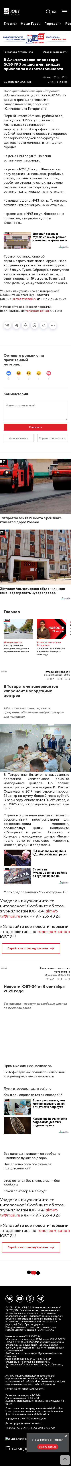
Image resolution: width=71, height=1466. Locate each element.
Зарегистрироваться (52, 438)
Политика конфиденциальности (24, 1388)
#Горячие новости (55, 52)
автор (4, 671)
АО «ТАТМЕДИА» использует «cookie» (27, 1375)
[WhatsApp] (34, 325)
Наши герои (31, 23)
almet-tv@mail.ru (24, 299)
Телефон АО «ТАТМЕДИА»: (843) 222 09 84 (30, 1428)
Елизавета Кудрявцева (18, 52)
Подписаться (47, 1446)
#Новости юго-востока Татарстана (55, 970)
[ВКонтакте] (7, 325)
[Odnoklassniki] (30, 1299)
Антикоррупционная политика (23, 1423)
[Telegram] (16, 325)
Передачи (53, 23)
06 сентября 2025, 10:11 (17, 81)
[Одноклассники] (25, 325)
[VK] (9, 1299)
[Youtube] (19, 1299)
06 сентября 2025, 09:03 (57, 674)
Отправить (35, 427)
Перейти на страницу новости (28, 948)
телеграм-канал (37, 311)
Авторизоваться (18, 438)
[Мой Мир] (43, 325)
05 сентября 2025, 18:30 (57, 974)
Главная (10, 23)
